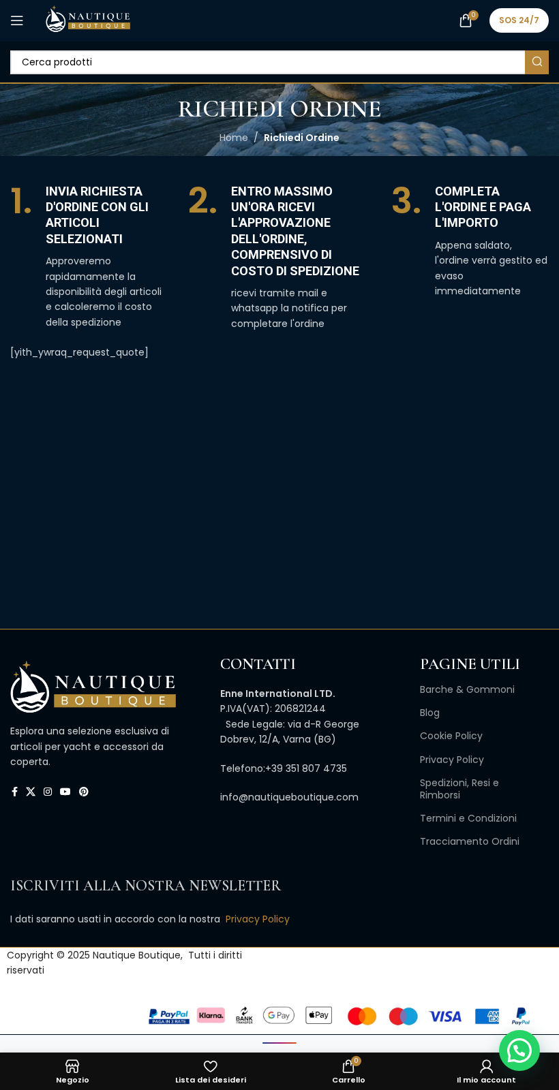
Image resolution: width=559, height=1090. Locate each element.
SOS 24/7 (519, 20)
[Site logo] (87, 20)
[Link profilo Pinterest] (84, 792)
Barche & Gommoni (467, 689)
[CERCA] (537, 62)
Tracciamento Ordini (469, 841)
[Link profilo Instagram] (48, 792)
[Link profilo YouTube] (65, 792)
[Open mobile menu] (17, 20)
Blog (430, 712)
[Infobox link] (89, 256)
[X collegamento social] (31, 792)
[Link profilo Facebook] (14, 792)
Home (234, 137)
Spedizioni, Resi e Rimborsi (459, 789)
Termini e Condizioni (468, 818)
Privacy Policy (452, 759)
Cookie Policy (451, 736)
